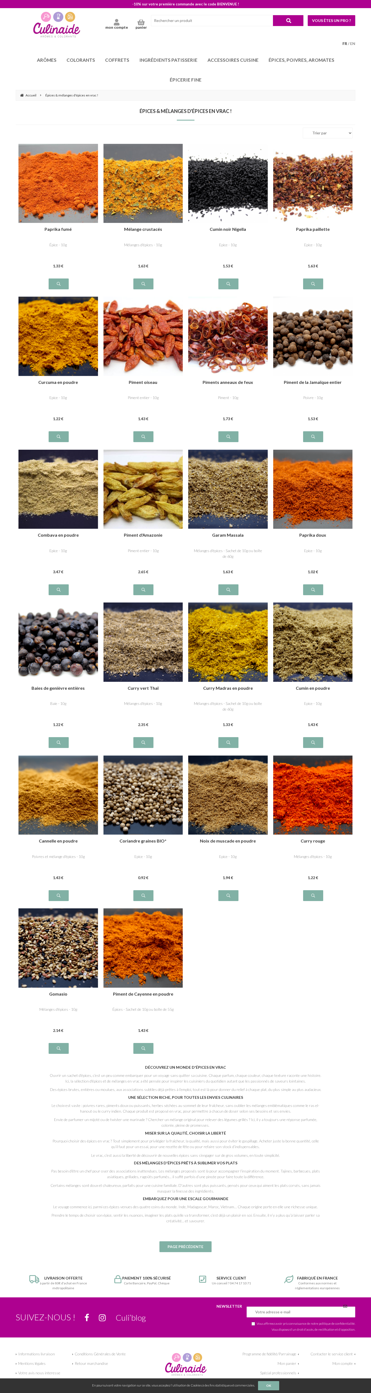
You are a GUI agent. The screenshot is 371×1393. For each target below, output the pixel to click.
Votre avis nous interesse (39, 1373)
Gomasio (58, 994)
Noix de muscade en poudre (228, 841)
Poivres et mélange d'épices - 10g (58, 856)
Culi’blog (131, 1317)
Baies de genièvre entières (58, 688)
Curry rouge (313, 841)
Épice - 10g (58, 244)
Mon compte (342, 1363)
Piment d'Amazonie (143, 535)
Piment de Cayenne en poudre (143, 994)
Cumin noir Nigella (228, 229)
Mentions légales (32, 1363)
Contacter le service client (331, 1354)
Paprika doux (312, 535)
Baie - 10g (58, 703)
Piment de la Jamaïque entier (313, 382)
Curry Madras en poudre (228, 688)
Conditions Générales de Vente (100, 1354)
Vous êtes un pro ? (331, 20)
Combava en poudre (58, 535)
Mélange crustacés (143, 229)
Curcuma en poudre (58, 382)
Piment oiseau (143, 382)
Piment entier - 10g (143, 397)
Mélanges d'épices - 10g (143, 244)
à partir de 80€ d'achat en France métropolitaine (63, 1283)
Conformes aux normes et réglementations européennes (317, 1283)
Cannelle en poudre (58, 841)
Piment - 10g (228, 397)
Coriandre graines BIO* (143, 841)
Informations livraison (36, 1354)
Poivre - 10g (313, 397)
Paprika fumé (58, 229)
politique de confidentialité (337, 1323)
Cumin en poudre (313, 688)
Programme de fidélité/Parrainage (269, 1354)
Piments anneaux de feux (228, 382)
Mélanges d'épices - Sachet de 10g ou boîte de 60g (228, 553)
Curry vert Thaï (143, 688)
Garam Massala (228, 535)
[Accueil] (56, 24)
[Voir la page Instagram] (102, 1318)
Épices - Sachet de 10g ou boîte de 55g (143, 1009)
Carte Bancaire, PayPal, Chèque (146, 1280)
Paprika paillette (313, 229)
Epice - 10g (228, 244)
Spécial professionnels (278, 1373)
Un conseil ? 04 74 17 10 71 (231, 1280)
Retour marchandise (91, 1363)
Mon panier (287, 1363)
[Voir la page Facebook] (86, 1318)
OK (268, 1386)
